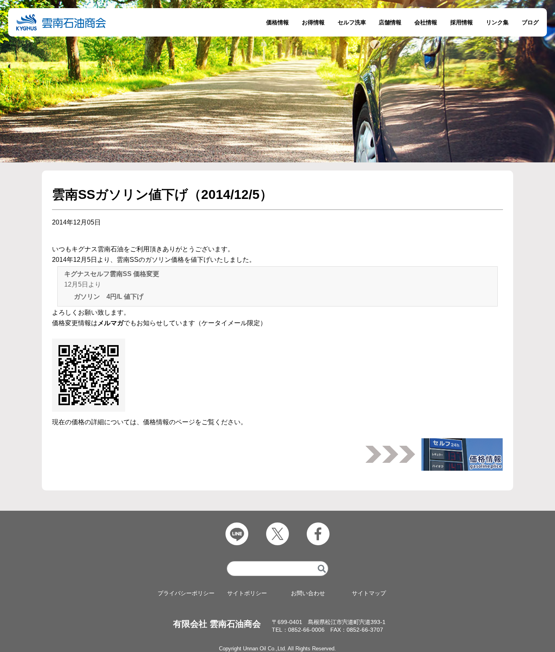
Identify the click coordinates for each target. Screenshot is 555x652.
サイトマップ (369, 593)
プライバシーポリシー (186, 593)
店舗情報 (390, 22)
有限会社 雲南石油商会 (217, 623)
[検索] (321, 568)
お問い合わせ (308, 593)
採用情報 (461, 22)
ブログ (530, 22)
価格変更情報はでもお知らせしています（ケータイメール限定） (159, 323)
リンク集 (497, 22)
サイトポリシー (247, 593)
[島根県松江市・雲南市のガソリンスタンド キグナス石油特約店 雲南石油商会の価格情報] (462, 451)
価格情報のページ (169, 422)
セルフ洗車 (352, 22)
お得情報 (313, 22)
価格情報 (277, 22)
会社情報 (425, 22)
